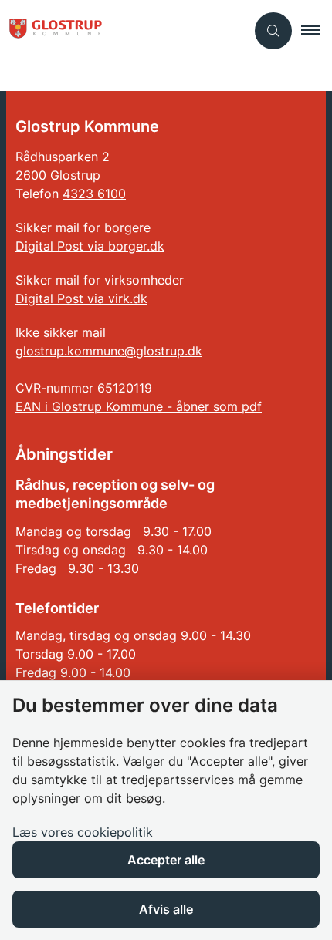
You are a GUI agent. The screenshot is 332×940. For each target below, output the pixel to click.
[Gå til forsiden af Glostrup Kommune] (123, 31)
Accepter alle (166, 860)
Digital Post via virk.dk (81, 298)
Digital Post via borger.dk (89, 246)
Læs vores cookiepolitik (82, 832)
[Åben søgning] (273, 30)
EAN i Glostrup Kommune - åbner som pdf (138, 406)
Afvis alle (166, 909)
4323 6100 (94, 193)
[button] (316, 30)
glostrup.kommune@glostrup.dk (108, 351)
